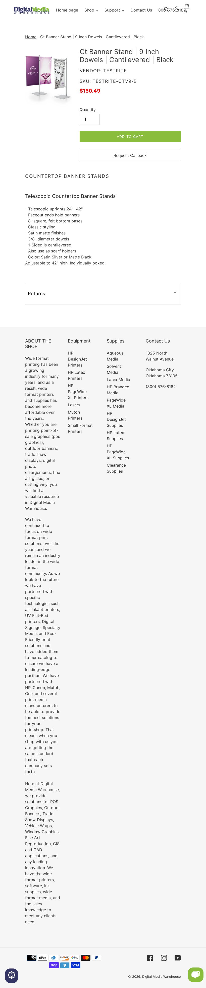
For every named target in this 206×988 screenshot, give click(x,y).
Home (30, 36)
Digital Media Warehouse (161, 976)
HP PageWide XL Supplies (118, 451)
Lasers (74, 404)
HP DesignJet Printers (77, 359)
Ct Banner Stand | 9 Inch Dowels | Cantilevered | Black (92, 36)
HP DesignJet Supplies (116, 419)
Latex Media (118, 379)
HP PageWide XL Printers (78, 391)
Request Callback (130, 155)
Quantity (88, 109)
